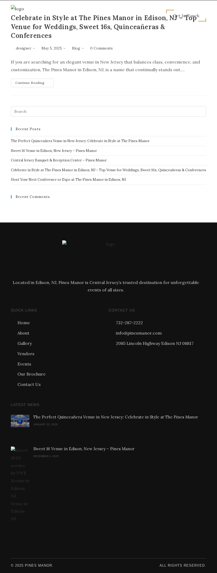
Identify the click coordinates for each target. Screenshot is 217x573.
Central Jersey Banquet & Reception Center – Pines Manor (59, 160)
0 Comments (101, 48)
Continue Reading (34, 82)
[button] (143, 15)
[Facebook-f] (112, 356)
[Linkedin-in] (140, 356)
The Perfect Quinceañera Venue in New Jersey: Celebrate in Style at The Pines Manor (80, 141)
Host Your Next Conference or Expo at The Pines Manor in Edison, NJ (68, 179)
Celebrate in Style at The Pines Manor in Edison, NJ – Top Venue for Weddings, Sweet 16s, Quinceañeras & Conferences (108, 170)
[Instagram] (121, 356)
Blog (76, 48)
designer (23, 48)
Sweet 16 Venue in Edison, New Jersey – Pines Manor (54, 150)
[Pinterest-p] (131, 356)
